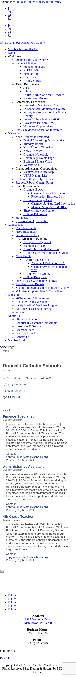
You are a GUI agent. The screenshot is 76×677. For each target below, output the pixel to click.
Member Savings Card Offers (49, 207)
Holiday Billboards (35, 214)
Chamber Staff (25, 329)
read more (34, 449)
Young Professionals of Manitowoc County (42, 287)
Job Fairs (28, 91)
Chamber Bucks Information (48, 193)
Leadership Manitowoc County (42, 105)
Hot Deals (22, 217)
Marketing (14, 133)
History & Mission (27, 319)
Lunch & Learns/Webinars (32, 301)
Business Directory (27, 235)
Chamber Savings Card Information (53, 203)
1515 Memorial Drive (38, 619)
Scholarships (31, 73)
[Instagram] (9, 15)
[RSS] (9, 18)
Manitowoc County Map (38, 172)
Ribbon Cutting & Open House (35, 179)
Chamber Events (26, 228)
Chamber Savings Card (37, 200)
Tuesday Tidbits (33, 144)
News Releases (32, 151)
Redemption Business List (47, 196)
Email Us (5, 658)
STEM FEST (31, 70)
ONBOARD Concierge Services (43, 94)
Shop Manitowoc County (39, 210)
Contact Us (22, 336)
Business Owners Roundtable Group (46, 252)
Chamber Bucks (33, 189)
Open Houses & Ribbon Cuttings (36, 280)
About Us (14, 315)
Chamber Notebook (35, 154)
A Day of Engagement (37, 242)
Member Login (17, 340)
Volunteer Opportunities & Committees (40, 291)
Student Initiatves (34, 66)
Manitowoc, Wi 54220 (38, 623)
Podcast (20, 312)
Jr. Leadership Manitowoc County (44, 108)
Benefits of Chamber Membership (36, 322)
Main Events (23, 256)
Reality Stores (32, 80)
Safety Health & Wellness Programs (38, 305)
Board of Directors (27, 333)
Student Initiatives (27, 63)
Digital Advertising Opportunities (43, 140)
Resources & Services (29, 326)
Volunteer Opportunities (38, 126)
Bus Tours (29, 77)
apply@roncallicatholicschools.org (27, 456)
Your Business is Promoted (32, 137)
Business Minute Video (37, 161)
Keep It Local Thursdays (38, 147)
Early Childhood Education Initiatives (39, 130)
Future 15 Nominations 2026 (41, 119)
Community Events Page (38, 158)
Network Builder (26, 231)
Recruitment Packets (36, 98)
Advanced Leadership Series (33, 308)
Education (14, 294)
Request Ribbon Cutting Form (34, 182)
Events (12, 52)
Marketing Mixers (34, 245)
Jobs (26, 87)
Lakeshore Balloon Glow (39, 123)
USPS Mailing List (35, 175)
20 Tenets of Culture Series (32, 59)
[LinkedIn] (9, 11)
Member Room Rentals (30, 284)
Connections (15, 224)
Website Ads (31, 165)
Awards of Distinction (36, 259)
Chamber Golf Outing (36, 273)
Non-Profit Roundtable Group (41, 249)
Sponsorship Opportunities (32, 221)
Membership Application (23, 49)
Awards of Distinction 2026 (48, 263)
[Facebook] (9, 8)
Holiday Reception (35, 277)
